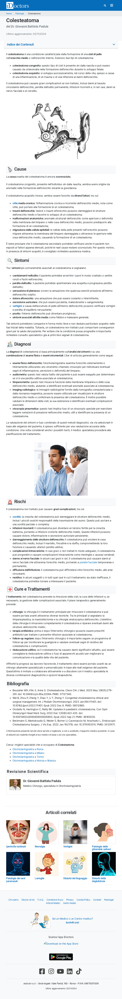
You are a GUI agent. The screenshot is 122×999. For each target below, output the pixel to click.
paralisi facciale (88, 562)
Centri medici (69, 903)
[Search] (105, 5)
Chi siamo (13, 899)
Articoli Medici (53, 903)
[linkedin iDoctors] (70, 971)
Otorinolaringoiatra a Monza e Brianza (34, 760)
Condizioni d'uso (55, 899)
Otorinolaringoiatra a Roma (28, 749)
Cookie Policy (83, 899)
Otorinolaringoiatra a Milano (28, 753)
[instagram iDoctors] (51, 971)
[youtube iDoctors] (60, 971)
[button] (61, 44)
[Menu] (112, 5)
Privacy (70, 899)
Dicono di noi (28, 899)
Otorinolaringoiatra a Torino (28, 756)
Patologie (19, 13)
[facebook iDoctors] (42, 971)
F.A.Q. (40, 899)
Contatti (97, 899)
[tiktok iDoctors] (79, 971)
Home (8, 13)
